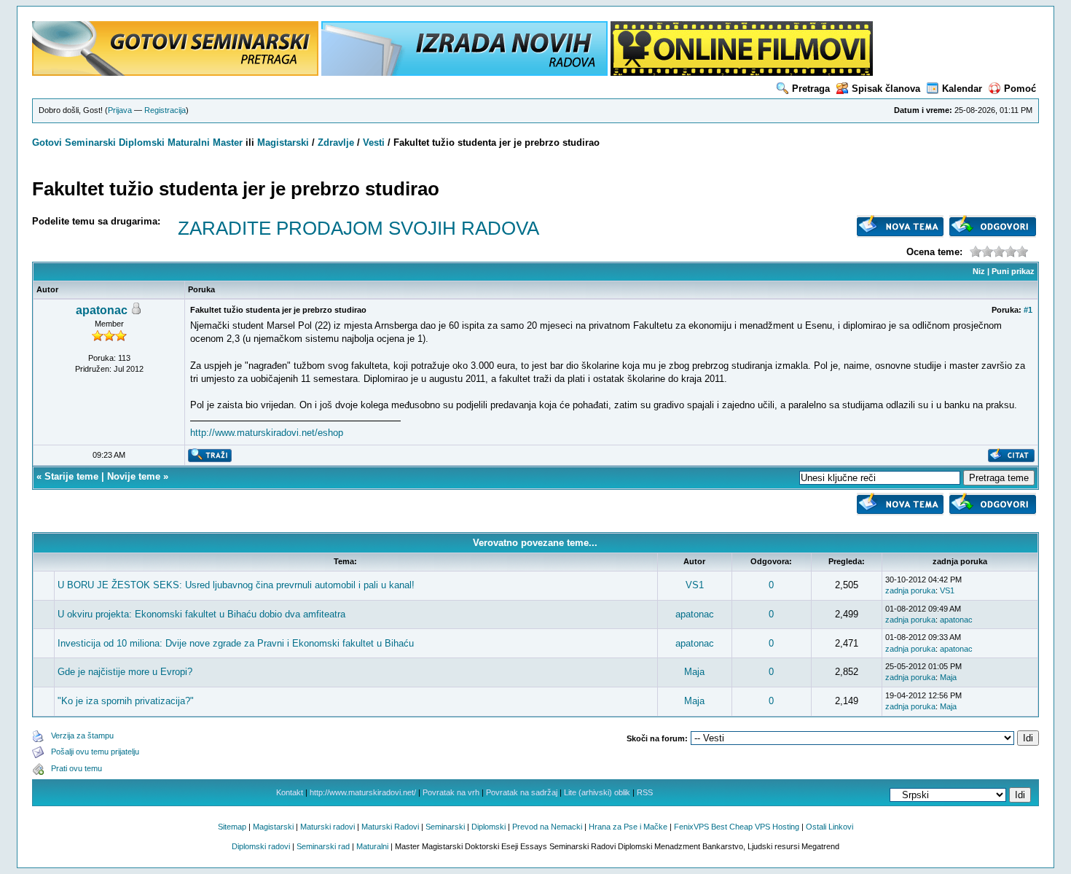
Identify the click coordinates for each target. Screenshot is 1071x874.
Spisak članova (886, 88)
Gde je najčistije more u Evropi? (125, 671)
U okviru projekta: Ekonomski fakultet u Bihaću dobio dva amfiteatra (201, 614)
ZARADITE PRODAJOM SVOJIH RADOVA (358, 228)
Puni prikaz (1013, 271)
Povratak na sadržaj (521, 792)
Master (228, 142)
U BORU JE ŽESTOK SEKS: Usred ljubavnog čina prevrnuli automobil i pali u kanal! (236, 585)
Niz (979, 271)
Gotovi (48, 142)
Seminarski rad (323, 846)
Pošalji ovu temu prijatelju (95, 751)
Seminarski (90, 142)
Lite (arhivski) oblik (597, 792)
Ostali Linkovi (829, 826)
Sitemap (232, 826)
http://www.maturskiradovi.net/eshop (266, 432)
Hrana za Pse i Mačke (628, 826)
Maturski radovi (327, 826)
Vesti (374, 142)
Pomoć (1020, 88)
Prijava (120, 110)
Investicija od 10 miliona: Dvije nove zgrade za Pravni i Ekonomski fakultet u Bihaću (236, 643)
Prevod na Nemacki (547, 826)
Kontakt (289, 792)
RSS (645, 792)
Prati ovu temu (76, 768)
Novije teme (133, 476)
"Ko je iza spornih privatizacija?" (126, 700)
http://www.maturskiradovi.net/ (363, 792)
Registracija (165, 110)
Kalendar (962, 88)
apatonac (102, 310)
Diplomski (142, 142)
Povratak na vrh (451, 792)
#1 (1028, 309)
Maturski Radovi (390, 826)
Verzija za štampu (82, 735)
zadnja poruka (910, 590)
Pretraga (811, 88)
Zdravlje (336, 142)
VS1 (695, 585)
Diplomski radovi (261, 846)
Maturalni (189, 142)
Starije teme (71, 476)
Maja (694, 671)
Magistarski (283, 142)
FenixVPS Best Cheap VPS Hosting (736, 826)
